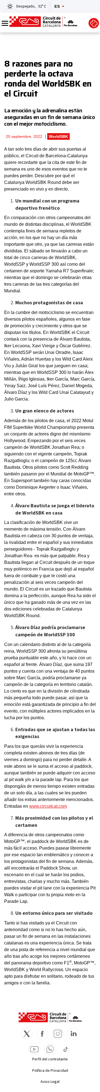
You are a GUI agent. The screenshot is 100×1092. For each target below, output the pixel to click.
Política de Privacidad (50, 1070)
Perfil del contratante (50, 1059)
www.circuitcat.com (48, 806)
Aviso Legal (50, 1082)
